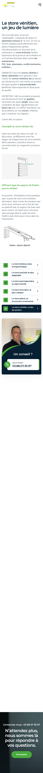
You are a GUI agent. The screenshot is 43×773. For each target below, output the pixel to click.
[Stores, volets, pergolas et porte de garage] (8, 4)
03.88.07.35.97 (22, 366)
